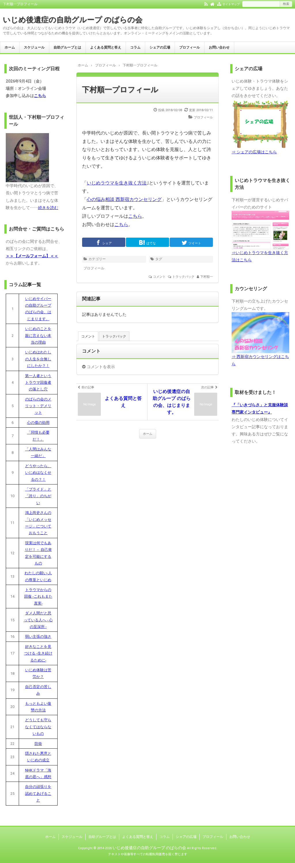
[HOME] (212, 4)
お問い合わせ (219, 47)
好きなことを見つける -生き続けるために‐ (38, 653)
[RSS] (206, 4)
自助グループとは (67, 47)
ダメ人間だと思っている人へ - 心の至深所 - (38, 620)
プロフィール (189, 47)
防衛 (38, 743)
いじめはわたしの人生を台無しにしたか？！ (38, 359)
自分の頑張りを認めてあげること (38, 793)
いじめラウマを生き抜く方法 (117, 183)
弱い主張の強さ (38, 636)
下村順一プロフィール (120, 89)
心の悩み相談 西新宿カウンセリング (124, 199)
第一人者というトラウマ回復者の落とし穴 (38, 383)
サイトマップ (231, 4)
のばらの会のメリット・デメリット (38, 406)
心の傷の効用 (38, 422)
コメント (159, 277)
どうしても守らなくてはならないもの (38, 727)
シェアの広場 (160, 47)
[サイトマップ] (219, 4)
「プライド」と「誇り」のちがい (38, 496)
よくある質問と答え (105, 47)
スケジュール (34, 47)
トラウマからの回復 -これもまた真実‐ (38, 596)
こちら (135, 216)
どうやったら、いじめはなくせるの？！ (38, 473)
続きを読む (48, 207)
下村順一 (206, 277)
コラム (135, 47)
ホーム (10, 47)
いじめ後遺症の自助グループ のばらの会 (73, 19)
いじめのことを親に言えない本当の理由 (38, 335)
